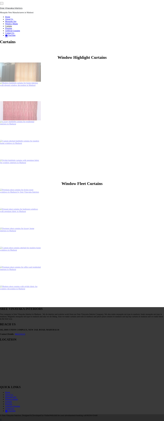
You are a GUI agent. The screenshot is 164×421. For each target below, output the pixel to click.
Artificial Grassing (12, 31)
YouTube (12, 35)
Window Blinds (11, 24)
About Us (9, 19)
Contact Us (9, 33)
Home (7, 17)
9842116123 (20, 334)
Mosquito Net (10, 21)
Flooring (8, 28)
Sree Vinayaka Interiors (11, 8)
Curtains (8, 26)
